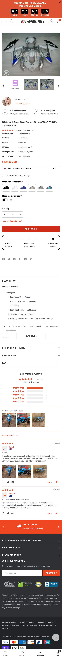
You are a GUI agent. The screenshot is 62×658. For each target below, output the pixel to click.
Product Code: (8, 156)
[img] (7, 443)
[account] (51, 21)
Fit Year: (5, 147)
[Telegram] (25, 259)
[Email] (31, 259)
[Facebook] (3, 259)
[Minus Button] (4, 214)
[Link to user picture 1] (9, 471)
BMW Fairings (47, 625)
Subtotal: (6, 221)
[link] (6, 73)
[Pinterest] (14, 259)
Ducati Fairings (30, 625)
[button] (8, 130)
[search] (11, 21)
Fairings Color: (8, 152)
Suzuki (24, 138)
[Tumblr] (20, 259)
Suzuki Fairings (27, 622)
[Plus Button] (20, 214)
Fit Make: (6, 138)
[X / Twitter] (9, 259)
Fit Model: (6, 143)
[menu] (4, 21)
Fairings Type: (8, 133)
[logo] (32, 21)
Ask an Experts (22, 104)
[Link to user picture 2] (24, 471)
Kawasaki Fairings (11, 625)
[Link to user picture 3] (40, 471)
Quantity (5, 209)
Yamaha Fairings (46, 622)
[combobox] (31, 168)
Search (5, 629)
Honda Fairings (9, 622)
